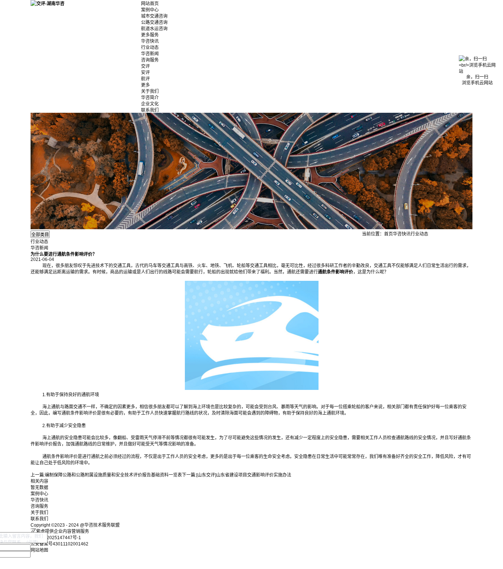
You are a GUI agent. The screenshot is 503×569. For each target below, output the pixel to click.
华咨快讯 (150, 41)
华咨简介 (150, 97)
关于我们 (150, 91)
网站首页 (150, 3)
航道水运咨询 (154, 28)
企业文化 (150, 104)
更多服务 (150, 35)
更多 (145, 85)
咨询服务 (150, 60)
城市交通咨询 (154, 16)
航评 (145, 78)
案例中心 (150, 10)
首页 (388, 234)
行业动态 (150, 47)
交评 (145, 66)
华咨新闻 (150, 53)
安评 (145, 72)
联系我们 (150, 110)
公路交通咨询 (154, 22)
